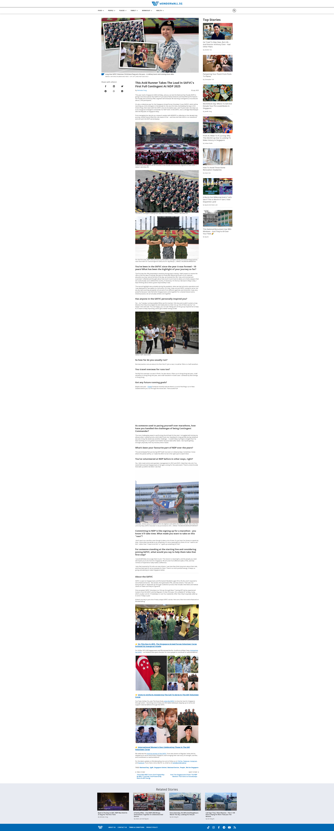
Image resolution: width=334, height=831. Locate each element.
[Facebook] (218, 827)
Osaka (150, 387)
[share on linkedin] (114, 86)
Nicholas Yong (142, 90)
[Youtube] (229, 827)
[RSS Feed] (234, 827)
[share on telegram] (105, 91)
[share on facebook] (105, 86)
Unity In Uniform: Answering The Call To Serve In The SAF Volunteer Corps (167, 696)
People (182, 767)
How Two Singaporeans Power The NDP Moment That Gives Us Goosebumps (183, 774)
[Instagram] (213, 827)
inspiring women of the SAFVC (156, 754)
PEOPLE (110, 10)
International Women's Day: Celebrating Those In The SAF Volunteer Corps (162, 748)
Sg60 (151, 767)
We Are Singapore (192, 767)
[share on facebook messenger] (122, 91)
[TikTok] (208, 827)
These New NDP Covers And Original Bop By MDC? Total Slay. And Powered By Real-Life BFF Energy (150, 775)
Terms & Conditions (136, 827)
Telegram (186, 761)
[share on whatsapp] (114, 91)
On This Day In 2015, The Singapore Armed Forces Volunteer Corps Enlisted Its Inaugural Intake (166, 645)
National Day (144, 767)
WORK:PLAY (146, 10)
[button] (101, 10)
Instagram (193, 761)
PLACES (121, 10)
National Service (173, 767)
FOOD (100, 10)
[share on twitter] (122, 86)
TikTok (180, 761)
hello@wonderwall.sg (179, 763)
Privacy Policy (152, 827)
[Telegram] (224, 827)
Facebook (141, 763)
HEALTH (159, 10)
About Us (112, 827)
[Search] (234, 10)
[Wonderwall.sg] (167, 3)
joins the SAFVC (169, 701)
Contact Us (122, 827)
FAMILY (133, 10)
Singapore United (160, 767)
